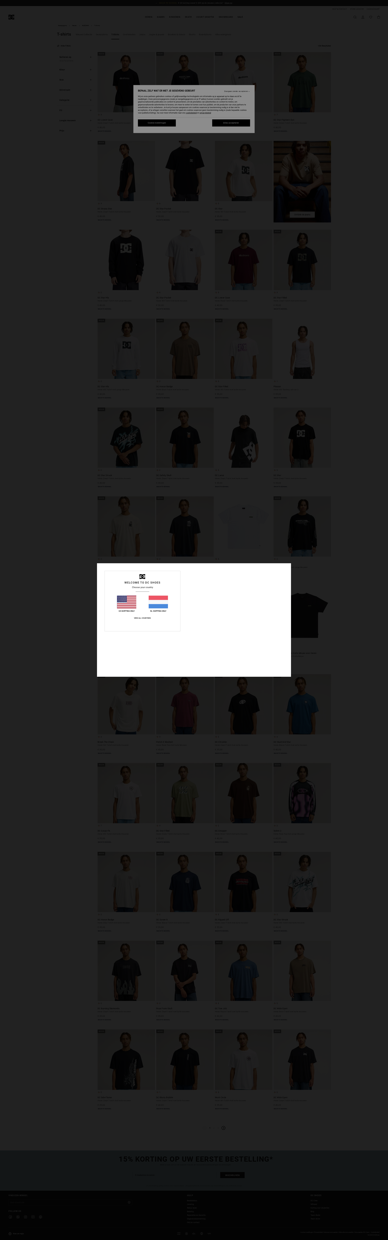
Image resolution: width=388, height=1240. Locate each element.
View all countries (142, 618)
